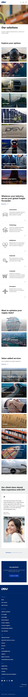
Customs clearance (8, 438)
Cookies (3, 671)
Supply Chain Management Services (13, 449)
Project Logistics (5, 623)
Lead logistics (6, 322)
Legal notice (4, 666)
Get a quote (4, 602)
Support (3, 654)
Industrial (12, 256)
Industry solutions (5, 611)
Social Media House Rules (7, 659)
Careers (3, 643)
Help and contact (5, 637)
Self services (4, 605)
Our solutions (4, 631)
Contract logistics (7, 148)
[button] (8, 552)
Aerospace (12, 286)
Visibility (5, 469)
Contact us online (14, 575)
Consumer (12, 271)
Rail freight (5, 103)
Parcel (4, 133)
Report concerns (5, 657)
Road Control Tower (8, 392)
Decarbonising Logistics (7, 628)
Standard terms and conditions (8, 674)
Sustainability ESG (5, 651)
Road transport (7, 88)
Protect (4, 424)
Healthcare (12, 240)
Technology (12, 225)
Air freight (5, 57)
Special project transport (10, 119)
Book (2, 599)
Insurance (5, 407)
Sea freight (5, 73)
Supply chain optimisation (10, 340)
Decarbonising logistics (9, 179)
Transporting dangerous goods (11, 377)
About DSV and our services (8, 640)
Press (2, 648)
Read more (4, 204)
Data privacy (4, 668)
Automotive (13, 210)
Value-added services (8, 163)
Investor (3, 645)
